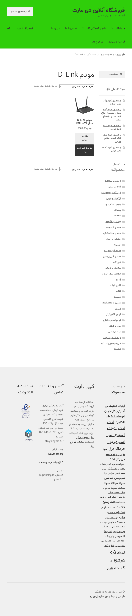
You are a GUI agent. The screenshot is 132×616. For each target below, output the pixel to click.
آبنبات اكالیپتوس (115, 406)
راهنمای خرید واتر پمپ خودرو (112, 102)
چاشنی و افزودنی (112, 222)
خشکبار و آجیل (113, 239)
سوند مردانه (118, 483)
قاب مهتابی (110, 507)
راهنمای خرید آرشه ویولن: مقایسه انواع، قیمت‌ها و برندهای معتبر (111, 115)
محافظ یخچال (110, 517)
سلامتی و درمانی (113, 268)
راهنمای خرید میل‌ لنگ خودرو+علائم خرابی (112, 138)
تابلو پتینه (120, 455)
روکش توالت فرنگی (116, 469)
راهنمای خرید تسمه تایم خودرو (111, 149)
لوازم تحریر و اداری (112, 320)
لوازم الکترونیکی (113, 314)
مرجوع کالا (97, 42)
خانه (119, 55)
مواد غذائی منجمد (112, 338)
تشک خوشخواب (117, 461)
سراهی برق (109, 473)
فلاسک (120, 507)
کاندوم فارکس (119, 545)
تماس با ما (71, 28)
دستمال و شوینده (112, 251)
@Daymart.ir (55, 454)
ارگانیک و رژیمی (113, 198)
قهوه (118, 280)
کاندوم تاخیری (106, 541)
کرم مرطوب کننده (117, 560)
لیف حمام (113, 512)
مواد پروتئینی (114, 332)
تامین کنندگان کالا (96, 28)
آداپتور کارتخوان (114, 411)
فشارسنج (109, 502)
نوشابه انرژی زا (118, 532)
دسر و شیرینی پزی (112, 256)
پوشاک (117, 210)
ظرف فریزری (110, 497)
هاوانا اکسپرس (114, 534)
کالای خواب (115, 285)
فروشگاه (120, 28)
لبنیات (118, 309)
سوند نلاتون (110, 488)
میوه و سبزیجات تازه (111, 343)
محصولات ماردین (116, 522)
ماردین (120, 517)
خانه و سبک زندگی (112, 233)
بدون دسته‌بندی (113, 204)
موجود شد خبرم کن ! (84, 150)
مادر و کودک (115, 326)
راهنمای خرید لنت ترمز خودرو (112, 127)
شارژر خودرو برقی (85, 438)
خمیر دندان (106, 464)
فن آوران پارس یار (99, 596)
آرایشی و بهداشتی (112, 181)
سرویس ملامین (114, 478)
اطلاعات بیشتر (84, 138)
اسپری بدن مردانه (116, 445)
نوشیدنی (117, 349)
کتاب (118, 291)
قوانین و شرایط (116, 42)
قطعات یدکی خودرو (111, 274)
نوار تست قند (108, 527)
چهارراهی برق (118, 541)
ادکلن (110, 422)
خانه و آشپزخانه (113, 227)
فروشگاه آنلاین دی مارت (98, 10)
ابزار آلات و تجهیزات (111, 193)
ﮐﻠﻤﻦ (110, 568)
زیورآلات (117, 262)
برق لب (108, 449)
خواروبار (117, 245)
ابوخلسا (119, 416)
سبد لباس (120, 473)
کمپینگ (117, 297)
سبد (104, 469)
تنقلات (117, 216)
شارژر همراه (119, 493)
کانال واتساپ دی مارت (51, 462)
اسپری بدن (115, 434)
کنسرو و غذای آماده (111, 303)
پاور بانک (110, 536)
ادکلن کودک (116, 428)
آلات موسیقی (114, 187)
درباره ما (55, 28)
